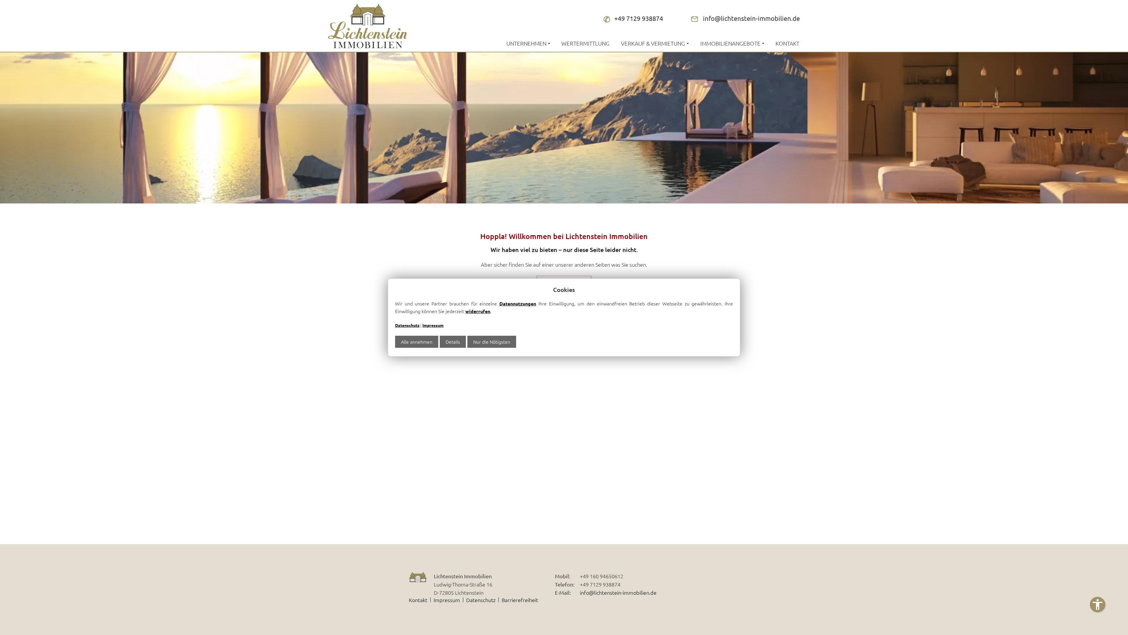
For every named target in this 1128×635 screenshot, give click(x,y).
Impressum (433, 325)
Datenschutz (407, 325)
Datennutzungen (517, 303)
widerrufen (477, 311)
